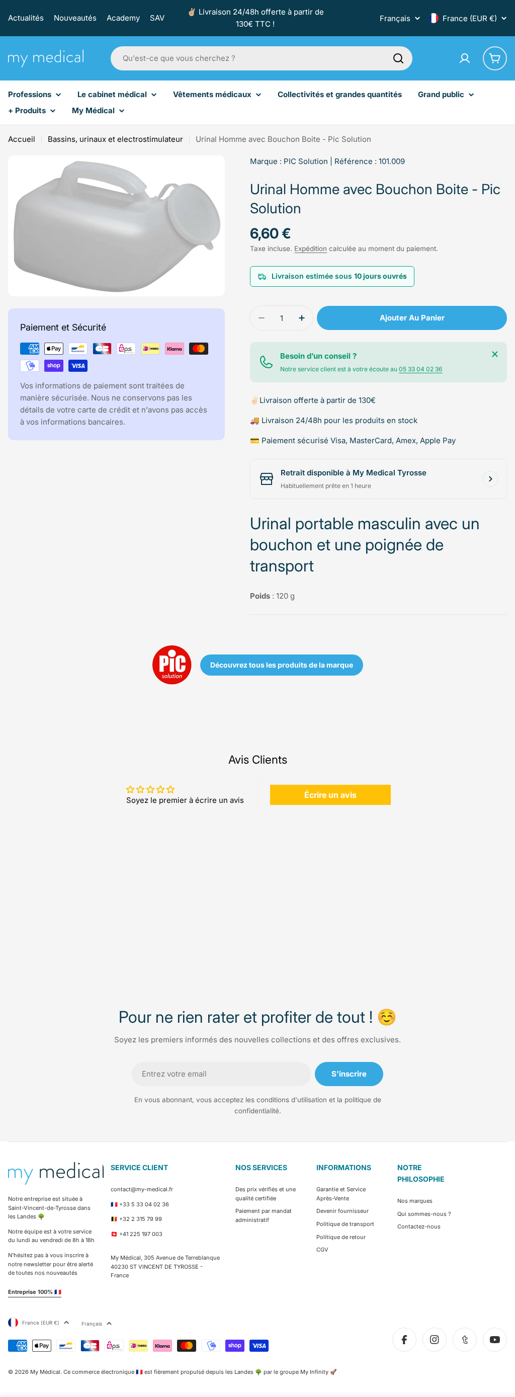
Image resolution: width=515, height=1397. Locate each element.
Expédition (310, 248)
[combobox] (261, 58)
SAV (157, 18)
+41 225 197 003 (140, 1234)
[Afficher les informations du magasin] (490, 479)
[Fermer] (494, 354)
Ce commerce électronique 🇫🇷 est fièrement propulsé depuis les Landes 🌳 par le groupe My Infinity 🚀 (200, 1371)
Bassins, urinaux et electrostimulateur (115, 139)
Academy (123, 18)
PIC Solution (306, 161)
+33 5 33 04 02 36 (144, 1204)
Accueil (21, 139)
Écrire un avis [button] (330, 795)
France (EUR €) (470, 18)
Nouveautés (75, 18)
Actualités (26, 18)
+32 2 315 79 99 (140, 1218)
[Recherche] (398, 58)
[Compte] (465, 58)
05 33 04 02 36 (420, 369)
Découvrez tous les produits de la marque (281, 665)
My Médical (45, 1371)
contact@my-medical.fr (142, 1189)
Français (395, 18)
